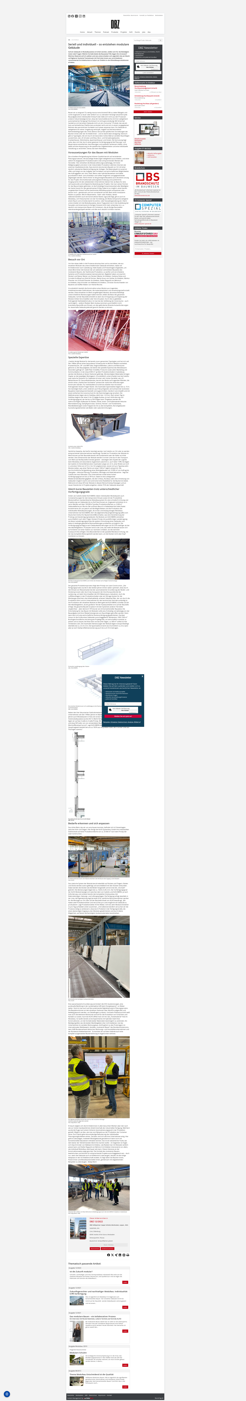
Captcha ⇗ (133, 712)
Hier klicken (125, 710)
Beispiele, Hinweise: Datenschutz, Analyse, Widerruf (121, 722)
